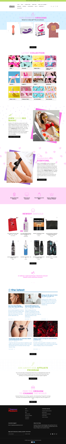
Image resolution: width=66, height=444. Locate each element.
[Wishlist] (55, 6)
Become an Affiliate (28, 415)
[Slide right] (57, 31)
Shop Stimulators (14, 136)
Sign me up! (33, 378)
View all (33, 47)
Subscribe (27, 433)
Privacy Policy (44, 415)
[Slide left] (8, 31)
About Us (33, 401)
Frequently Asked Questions (47, 410)
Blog (26, 412)
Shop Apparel (41, 179)
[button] (51, 6)
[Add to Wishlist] (19, 23)
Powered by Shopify (37, 440)
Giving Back (27, 417)
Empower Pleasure (31, 440)
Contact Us (27, 418)
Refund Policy (44, 412)
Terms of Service (45, 417)
